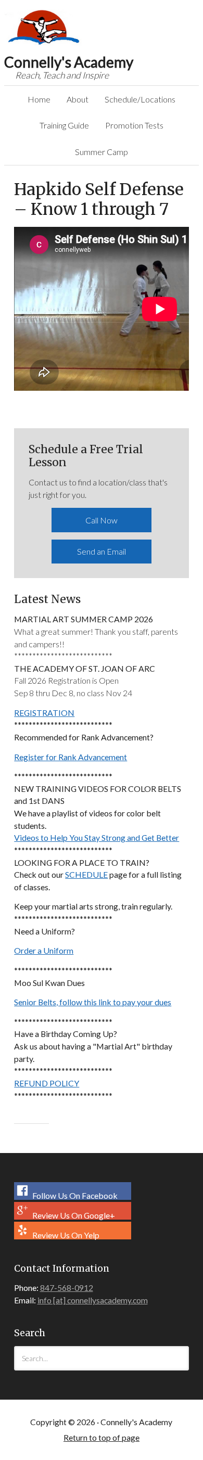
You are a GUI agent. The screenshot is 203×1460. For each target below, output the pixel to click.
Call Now (101, 520)
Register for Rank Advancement (70, 757)
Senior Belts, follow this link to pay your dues (92, 1002)
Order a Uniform (43, 950)
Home (39, 99)
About (73, 99)
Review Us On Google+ (73, 1215)
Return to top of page (101, 1437)
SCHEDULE (86, 874)
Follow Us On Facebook (74, 1195)
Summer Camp (101, 152)
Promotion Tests (134, 125)
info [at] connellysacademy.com (92, 1300)
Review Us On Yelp (65, 1234)
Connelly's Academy (43, 27)
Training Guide (60, 125)
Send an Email (101, 551)
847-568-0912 (66, 1287)
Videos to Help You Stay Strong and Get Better (96, 837)
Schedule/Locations (136, 99)
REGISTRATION (44, 713)
